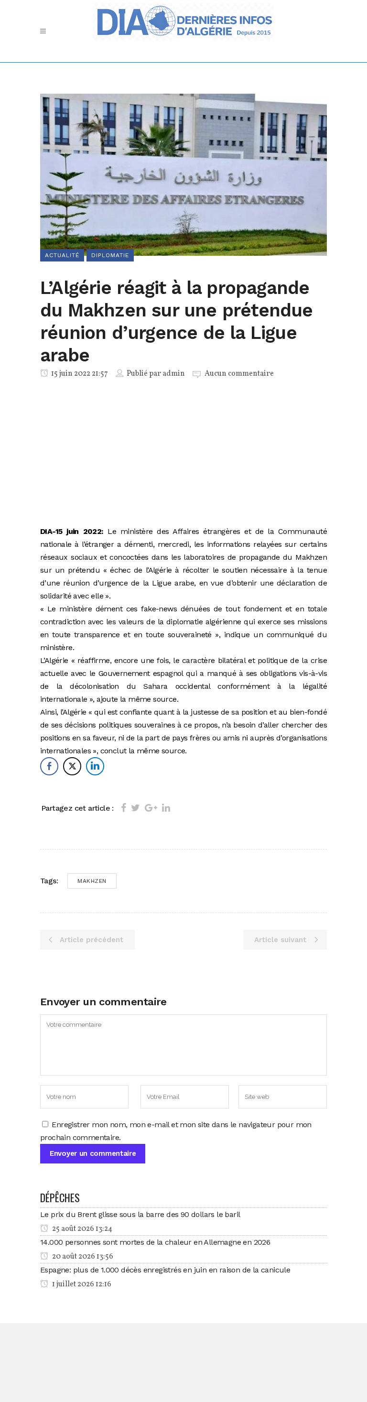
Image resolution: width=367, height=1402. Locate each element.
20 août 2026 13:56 (82, 1256)
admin (173, 374)
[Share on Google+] (151, 808)
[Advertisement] (183, 454)
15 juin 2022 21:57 (79, 374)
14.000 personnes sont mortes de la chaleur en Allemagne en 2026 (155, 1242)
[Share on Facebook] (123, 808)
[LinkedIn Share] (95, 766)
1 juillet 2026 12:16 (81, 1284)
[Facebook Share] (49, 766)
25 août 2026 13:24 (81, 1229)
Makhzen (92, 881)
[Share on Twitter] (135, 808)
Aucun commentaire (239, 374)
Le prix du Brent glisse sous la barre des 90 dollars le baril (140, 1214)
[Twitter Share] (72, 766)
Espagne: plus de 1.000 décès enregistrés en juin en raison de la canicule (165, 1269)
